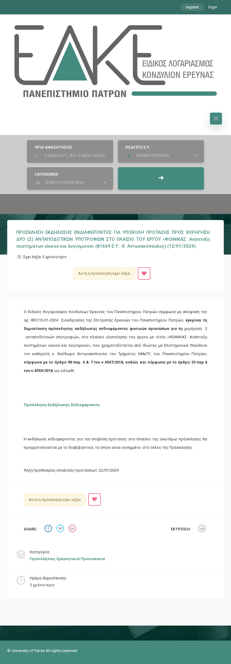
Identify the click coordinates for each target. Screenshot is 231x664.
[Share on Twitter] (61, 529)
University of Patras (28, 650)
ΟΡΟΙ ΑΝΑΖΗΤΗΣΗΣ (53, 147)
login (212, 7)
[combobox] (162, 155)
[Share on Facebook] (49, 529)
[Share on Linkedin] (73, 529)
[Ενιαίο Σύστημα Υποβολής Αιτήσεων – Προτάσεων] (115, 58)
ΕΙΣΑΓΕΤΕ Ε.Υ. (137, 147)
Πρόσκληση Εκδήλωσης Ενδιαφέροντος (62, 405)
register (192, 7)
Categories (46, 174)
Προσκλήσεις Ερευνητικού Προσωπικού (67, 559)
